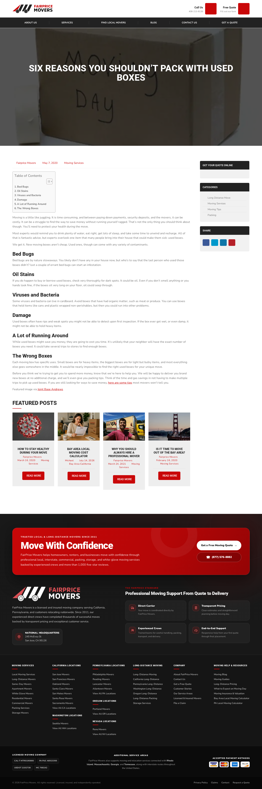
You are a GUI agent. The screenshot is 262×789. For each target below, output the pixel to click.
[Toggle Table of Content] (48, 181)
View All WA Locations (64, 728)
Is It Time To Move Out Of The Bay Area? (169, 450)
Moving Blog (220, 674)
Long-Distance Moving (145, 674)
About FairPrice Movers (186, 674)
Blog (153, 22)
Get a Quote (230, 22)
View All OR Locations (104, 713)
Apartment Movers (22, 688)
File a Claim (180, 703)
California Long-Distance (146, 679)
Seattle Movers (60, 723)
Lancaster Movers (102, 684)
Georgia (115, 764)
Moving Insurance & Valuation (229, 693)
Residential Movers (22, 698)
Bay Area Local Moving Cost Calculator (78, 452)
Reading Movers (101, 679)
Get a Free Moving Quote (219, 545)
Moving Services (74, 163)
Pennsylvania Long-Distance (148, 684)
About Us (30, 22)
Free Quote (229, 7)
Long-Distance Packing (145, 698)
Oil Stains (22, 191)
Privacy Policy (201, 782)
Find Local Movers (113, 22)
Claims (214, 782)
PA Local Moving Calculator (228, 703)
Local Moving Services (23, 674)
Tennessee (129, 764)
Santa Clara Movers (62, 688)
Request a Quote (241, 782)
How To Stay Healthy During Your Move (33, 450)
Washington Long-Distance (147, 688)
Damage (22, 199)
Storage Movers (20, 712)
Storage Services (142, 703)
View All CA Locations (64, 708)
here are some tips (120, 383)
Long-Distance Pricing (225, 684)
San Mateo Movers (62, 693)
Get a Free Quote (182, 684)
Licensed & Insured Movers (187, 698)
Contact (225, 782)
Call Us (198, 7)
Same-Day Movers (21, 684)
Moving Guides (221, 679)
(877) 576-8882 (219, 557)
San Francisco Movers (63, 679)
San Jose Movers (60, 674)
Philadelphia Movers (103, 674)
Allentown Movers (102, 688)
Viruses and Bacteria (29, 195)
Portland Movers (101, 709)
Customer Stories (183, 688)
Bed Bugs (23, 186)
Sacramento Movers (62, 703)
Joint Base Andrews (50, 389)
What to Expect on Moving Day (230, 688)
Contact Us (189, 22)
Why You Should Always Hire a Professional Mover (124, 452)
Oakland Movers (61, 684)
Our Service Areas (183, 693)
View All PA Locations (104, 693)
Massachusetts (102, 764)
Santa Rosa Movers (62, 698)
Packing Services (20, 708)
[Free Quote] (244, 8)
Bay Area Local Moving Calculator (231, 698)
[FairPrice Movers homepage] (62, 594)
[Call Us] (211, 8)
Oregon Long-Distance (145, 693)
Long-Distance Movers (23, 679)
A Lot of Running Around (31, 204)
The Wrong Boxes (27, 208)
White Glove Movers (22, 693)
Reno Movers (99, 729)
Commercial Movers (22, 703)
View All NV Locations (104, 734)
